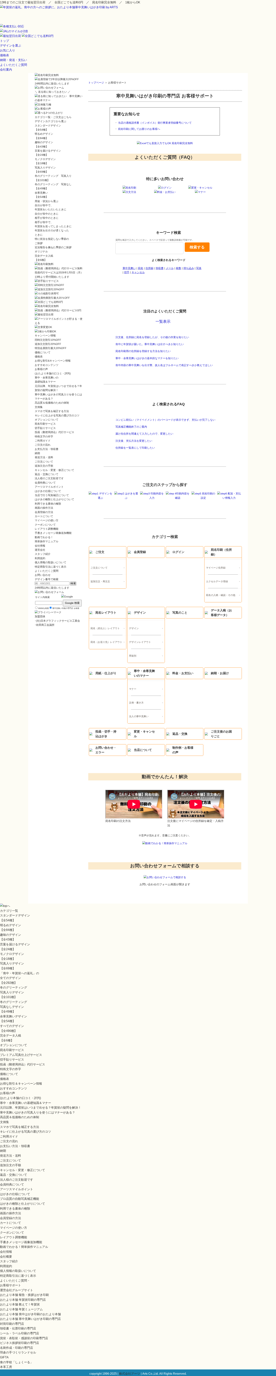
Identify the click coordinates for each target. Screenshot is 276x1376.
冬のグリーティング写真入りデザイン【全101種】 (13, 992)
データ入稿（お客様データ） (221, 613)
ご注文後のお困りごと (221, 734)
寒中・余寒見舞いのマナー (144, 673)
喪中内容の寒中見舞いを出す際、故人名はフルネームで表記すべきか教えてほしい (164, 365)
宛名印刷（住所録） (221, 552)
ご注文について (99, 567)
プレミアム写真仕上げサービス (21, 1054)
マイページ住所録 (215, 567)
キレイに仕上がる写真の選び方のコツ (57, 415)
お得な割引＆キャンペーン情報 (21, 1083)
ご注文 (99, 552)
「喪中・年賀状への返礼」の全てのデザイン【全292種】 (19, 978)
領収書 (160, 268)
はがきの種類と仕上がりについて (54, 499)
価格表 (4, 55)
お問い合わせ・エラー (105, 750)
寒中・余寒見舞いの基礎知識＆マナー (25, 1102)
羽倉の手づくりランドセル (18, 1352)
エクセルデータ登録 (217, 581)
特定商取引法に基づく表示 (50, 566)
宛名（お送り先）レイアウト (106, 642)
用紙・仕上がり (105, 673)
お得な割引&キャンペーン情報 (53, 360)
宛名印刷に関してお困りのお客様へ (139, 128)
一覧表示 (162, 321)
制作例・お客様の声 (182, 750)
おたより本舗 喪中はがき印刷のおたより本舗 (30, 1314)
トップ (4, 40)
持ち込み (188, 268)
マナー (132, 689)
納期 (37, 453)
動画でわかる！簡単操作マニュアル (24, 1246)
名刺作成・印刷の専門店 (16, 1347)
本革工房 (6, 1366)
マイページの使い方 (46, 520)
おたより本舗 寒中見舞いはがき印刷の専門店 (30, 1318)
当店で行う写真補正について (52, 495)
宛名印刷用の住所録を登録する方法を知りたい (143, 351)
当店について (143, 750)
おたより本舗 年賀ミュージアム (21, 1309)
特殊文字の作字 (44, 436)
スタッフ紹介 (43, 553)
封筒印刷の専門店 (12, 1323)
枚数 (178, 268)
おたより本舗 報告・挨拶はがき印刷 (24, 1294)
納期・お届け (220, 673)
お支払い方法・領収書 (15, 1146)
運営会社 (40, 549)
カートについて (44, 516)
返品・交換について (46, 474)
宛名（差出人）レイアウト (105, 628)
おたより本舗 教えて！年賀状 (20, 1304)
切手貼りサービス (45, 428)
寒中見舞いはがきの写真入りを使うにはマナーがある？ (37, 1112)
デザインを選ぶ (10, 45)
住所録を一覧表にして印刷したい (135, 447)
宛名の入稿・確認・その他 (220, 595)
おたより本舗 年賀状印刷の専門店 (23, 1299)
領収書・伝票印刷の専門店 (18, 1328)
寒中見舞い (129, 268)
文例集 (39, 407)
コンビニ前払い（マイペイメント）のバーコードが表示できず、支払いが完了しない (165, 419)
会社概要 (6, 1256)
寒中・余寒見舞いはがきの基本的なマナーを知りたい (147, 358)
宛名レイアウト (105, 612)
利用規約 (40, 558)
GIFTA (4, 1357)
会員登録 (140, 552)
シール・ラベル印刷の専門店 (19, 1333)
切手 (126, 272)
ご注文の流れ (43, 444)
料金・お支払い (182, 673)
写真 (198, 268)
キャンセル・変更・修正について (54, 470)
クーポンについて (45, 524)
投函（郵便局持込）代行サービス (54, 432)
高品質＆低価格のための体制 (52, 402)
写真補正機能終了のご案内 (131, 426)
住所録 (149, 268)
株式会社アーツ (129, 1373)
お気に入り (7, 50)
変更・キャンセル (144, 734)
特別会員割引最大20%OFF (50, 348)
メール (170, 268)
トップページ (96, 82)
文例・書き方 (136, 702)
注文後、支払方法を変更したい (133, 440)
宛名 (140, 268)
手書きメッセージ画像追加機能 (53, 532)
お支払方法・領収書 (46, 449)
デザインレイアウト (140, 642)
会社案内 (6, 69)
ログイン (178, 552)
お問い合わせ (43, 574)
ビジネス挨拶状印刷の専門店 (19, 1342)
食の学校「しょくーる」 (16, 1362)
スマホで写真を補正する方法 (52, 411)
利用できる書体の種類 (48, 503)
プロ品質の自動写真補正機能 (19, 1198)
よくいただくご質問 (13, 64)
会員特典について (45, 482)
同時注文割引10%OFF (48, 339)
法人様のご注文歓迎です (49, 478)
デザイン (140, 612)
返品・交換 (179, 733)
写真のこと (179, 612)
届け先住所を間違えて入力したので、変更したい (144, 433)
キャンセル (138, 272)
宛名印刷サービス (45, 423)
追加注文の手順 (44, 465)
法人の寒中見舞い (139, 716)
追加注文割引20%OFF (48, 343)
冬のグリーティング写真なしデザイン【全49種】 (13, 1006)
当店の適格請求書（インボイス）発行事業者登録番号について (155, 122)
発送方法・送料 (44, 457)
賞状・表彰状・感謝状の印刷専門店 (24, 1338)
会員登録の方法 (44, 512)
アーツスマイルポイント (49, 486)
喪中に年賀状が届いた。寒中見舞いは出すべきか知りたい (149, 344)
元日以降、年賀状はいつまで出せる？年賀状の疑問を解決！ (40, 1107)
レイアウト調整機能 (46, 528)
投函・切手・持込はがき (105, 734)
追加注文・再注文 (100, 581)
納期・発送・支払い (13, 60)
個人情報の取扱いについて (50, 562)
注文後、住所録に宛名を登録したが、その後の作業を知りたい (152, 337)
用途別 (132, 656)
